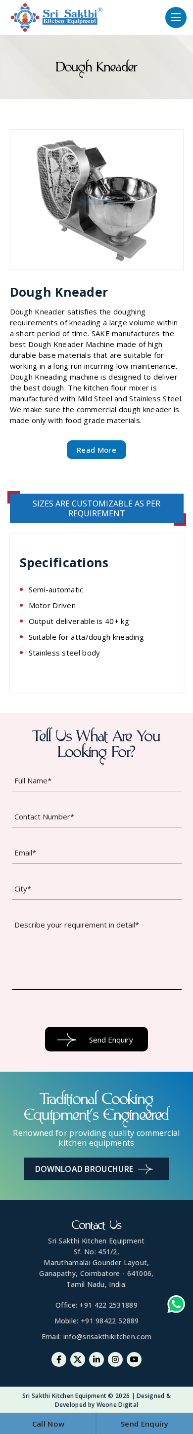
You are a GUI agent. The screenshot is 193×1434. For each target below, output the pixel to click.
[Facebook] (58, 1359)
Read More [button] (96, 450)
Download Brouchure (84, 1168)
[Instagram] (115, 1359)
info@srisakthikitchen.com (107, 1336)
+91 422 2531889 (108, 1305)
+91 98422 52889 (110, 1320)
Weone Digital (117, 1404)
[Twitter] (77, 1359)
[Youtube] (134, 1359)
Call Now (48, 1424)
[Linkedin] (96, 1359)
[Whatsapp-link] (176, 1305)
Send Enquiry (145, 1424)
